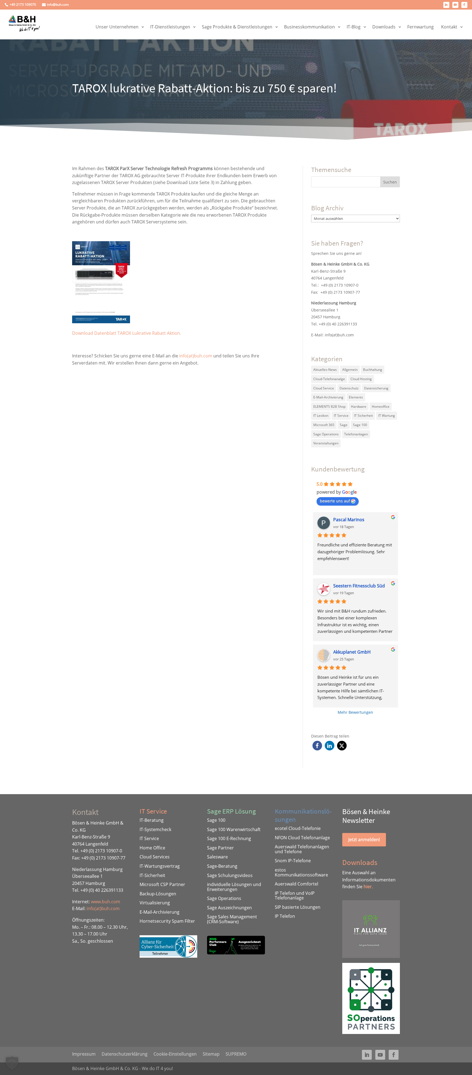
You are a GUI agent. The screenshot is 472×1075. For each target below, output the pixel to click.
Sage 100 (360, 425)
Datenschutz (349, 388)
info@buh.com (58, 5)
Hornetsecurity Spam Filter (167, 921)
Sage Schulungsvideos (230, 875)
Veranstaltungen (325, 443)
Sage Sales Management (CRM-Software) (232, 919)
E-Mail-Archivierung (328, 397)
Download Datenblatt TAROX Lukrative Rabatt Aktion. (126, 333)
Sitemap (211, 1053)
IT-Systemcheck (155, 829)
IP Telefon (285, 916)
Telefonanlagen (356, 434)
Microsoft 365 (323, 425)
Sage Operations (326, 434)
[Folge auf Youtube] (455, 5)
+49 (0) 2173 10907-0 (339, 285)
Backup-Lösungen (158, 894)
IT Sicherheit (363, 415)
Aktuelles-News (325, 369)
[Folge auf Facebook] (464, 5)
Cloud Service (323, 388)
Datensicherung (376, 388)
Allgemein (350, 369)
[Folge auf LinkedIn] (446, 5)
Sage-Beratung (222, 866)
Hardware (358, 406)
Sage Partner (220, 848)
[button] (317, 745)
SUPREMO (236, 1053)
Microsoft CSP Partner (162, 884)
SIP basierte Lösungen (297, 907)
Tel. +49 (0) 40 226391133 (334, 324)
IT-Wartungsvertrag (160, 866)
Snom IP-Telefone (293, 861)
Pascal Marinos (348, 520)
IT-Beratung (152, 820)
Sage (343, 425)
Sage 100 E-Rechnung (229, 838)
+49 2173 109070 (23, 5)
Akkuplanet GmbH (352, 652)
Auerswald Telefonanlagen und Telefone (302, 849)
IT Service (341, 415)
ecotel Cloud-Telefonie (298, 828)
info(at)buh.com (195, 356)
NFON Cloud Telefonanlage (302, 838)
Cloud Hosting (361, 379)
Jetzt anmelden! (364, 840)
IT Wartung (386, 415)
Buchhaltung (372, 369)
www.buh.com (105, 902)
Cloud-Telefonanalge (329, 379)
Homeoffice (381, 406)
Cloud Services (155, 857)
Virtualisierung (155, 903)
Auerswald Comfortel (296, 884)
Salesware (217, 857)
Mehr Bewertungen (355, 712)
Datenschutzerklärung (125, 1053)
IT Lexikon (320, 415)
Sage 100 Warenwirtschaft (234, 829)
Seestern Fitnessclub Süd (359, 586)
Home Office (152, 848)
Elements (356, 397)
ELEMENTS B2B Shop (329, 406)
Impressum (84, 1053)
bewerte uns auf (335, 500)
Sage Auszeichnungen (229, 908)
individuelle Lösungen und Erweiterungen (234, 886)
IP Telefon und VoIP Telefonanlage (295, 895)
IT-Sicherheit (152, 875)
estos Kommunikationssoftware (301, 872)
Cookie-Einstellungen (175, 1053)
